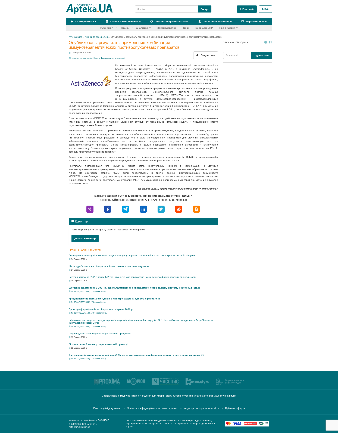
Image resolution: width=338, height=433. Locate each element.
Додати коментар (85, 238)
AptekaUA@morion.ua (79, 427)
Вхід (266, 9)
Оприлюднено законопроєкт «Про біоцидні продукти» (100, 333)
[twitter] (161, 208)
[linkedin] (143, 208)
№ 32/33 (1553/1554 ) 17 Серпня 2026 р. (89, 291)
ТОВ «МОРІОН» (89, 424)
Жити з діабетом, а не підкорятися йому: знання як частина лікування (109, 266)
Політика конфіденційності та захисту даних (152, 408)
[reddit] (178, 208)
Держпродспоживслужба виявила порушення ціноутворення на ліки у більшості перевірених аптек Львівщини (132, 255)
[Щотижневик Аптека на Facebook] (270, 42)
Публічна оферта (235, 408)
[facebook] (107, 208)
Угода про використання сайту (201, 408)
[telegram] (125, 208)
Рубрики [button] (105, 27)
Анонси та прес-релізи (82, 58)
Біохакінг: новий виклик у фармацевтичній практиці (98, 344)
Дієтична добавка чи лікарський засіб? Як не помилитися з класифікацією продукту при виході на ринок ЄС (136, 355)
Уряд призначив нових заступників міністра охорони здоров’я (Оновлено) (115, 298)
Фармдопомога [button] (84, 21)
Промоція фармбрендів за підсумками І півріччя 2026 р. (101, 309)
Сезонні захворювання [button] (123, 21)
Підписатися (261, 55)
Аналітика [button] (142, 27)
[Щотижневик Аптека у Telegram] (266, 42)
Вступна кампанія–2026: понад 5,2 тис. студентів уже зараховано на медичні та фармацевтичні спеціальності (132, 277)
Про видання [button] (227, 27)
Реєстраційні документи (107, 408)
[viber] (89, 208)
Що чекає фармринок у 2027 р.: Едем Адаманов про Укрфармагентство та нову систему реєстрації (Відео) (135, 287)
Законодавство (167, 27)
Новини (124, 27)
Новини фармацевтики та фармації (109, 58)
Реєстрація (248, 9)
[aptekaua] (196, 208)
